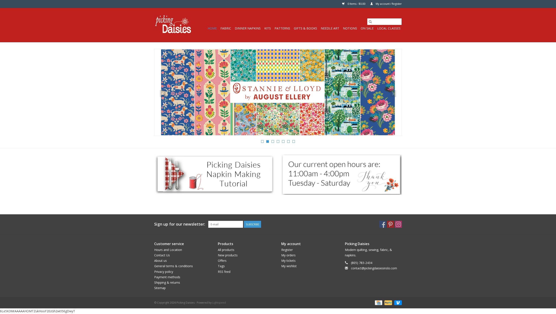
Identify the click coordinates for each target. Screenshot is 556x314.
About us (160, 261)
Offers (222, 261)
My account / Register (388, 4)
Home (212, 28)
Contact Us (162, 255)
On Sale (367, 28)
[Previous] (163, 93)
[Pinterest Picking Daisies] (390, 224)
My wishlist (289, 266)
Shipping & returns (167, 282)
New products (228, 255)
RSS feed (224, 272)
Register (287, 250)
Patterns (282, 28)
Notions (350, 28)
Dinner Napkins (248, 28)
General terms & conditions (173, 266)
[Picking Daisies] (173, 25)
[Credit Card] (378, 302)
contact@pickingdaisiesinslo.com (374, 268)
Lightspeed (219, 302)
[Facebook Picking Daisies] (382, 224)
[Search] (370, 21)
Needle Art (330, 28)
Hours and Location (168, 250)
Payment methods (167, 277)
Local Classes (388, 28)
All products (226, 250)
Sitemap (160, 288)
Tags (221, 266)
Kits (267, 28)
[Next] (393, 93)
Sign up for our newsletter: (179, 224)
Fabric (225, 28)
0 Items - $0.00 (356, 4)
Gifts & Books (305, 28)
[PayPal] (388, 302)
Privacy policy (163, 272)
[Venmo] (397, 302)
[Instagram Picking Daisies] (398, 224)
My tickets (288, 261)
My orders (288, 255)
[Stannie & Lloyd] (278, 92)
